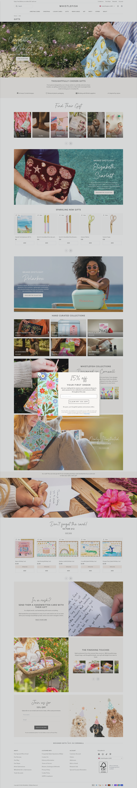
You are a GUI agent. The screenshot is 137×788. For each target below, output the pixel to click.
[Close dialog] (39, 374)
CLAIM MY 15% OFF (79, 402)
